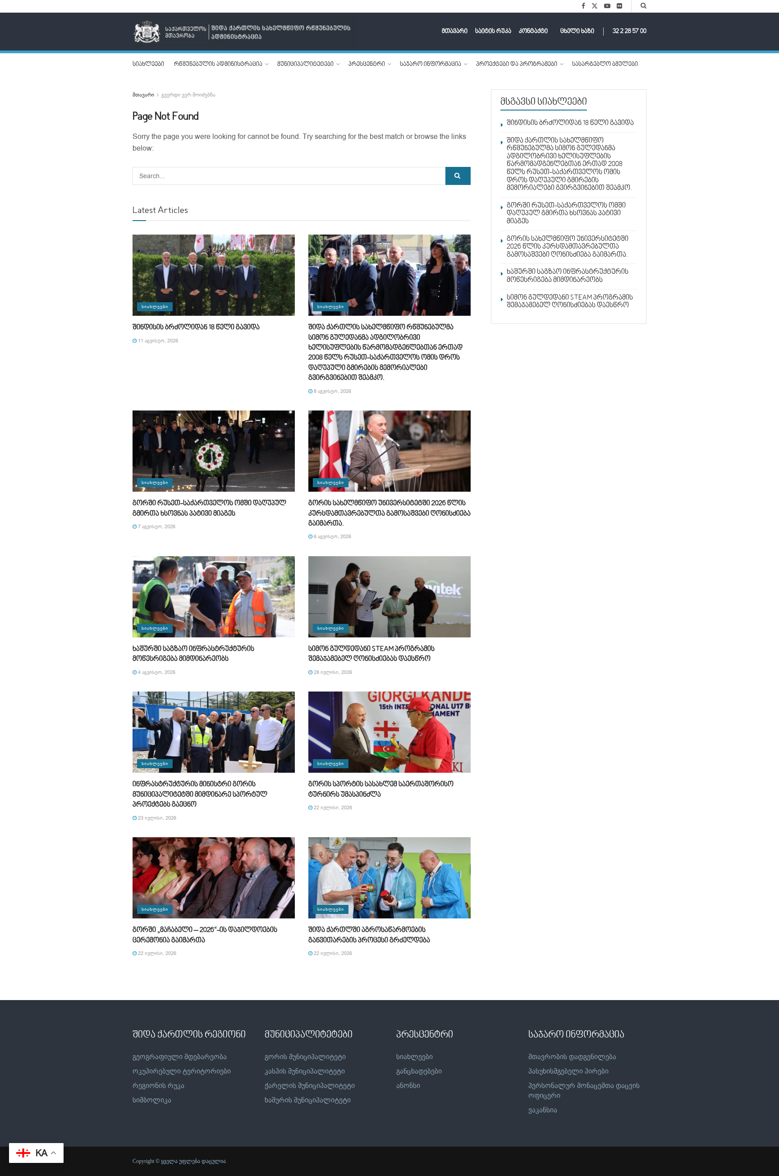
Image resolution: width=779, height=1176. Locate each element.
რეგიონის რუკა (158, 1086)
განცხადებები (419, 1071)
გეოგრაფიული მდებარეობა (180, 1057)
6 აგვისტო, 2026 (331, 536)
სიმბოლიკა (152, 1100)
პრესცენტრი (366, 64)
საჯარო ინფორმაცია (430, 64)
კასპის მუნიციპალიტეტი (305, 1071)
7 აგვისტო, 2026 (156, 526)
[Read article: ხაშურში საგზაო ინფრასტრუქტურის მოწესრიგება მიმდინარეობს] (214, 596)
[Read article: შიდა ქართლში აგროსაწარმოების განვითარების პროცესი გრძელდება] (389, 877)
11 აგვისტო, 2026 (157, 340)
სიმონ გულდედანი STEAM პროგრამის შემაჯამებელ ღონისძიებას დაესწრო (570, 301)
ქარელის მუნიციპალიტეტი (310, 1086)
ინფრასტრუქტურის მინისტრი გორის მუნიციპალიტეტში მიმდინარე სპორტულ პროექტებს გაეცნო (200, 794)
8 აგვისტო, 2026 (331, 391)
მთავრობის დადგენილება (572, 1057)
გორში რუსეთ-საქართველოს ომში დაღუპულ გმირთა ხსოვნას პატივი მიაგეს (566, 213)
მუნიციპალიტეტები (305, 64)
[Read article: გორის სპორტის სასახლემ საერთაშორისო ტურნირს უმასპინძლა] (389, 732)
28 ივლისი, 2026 (332, 672)
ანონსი (408, 1086)
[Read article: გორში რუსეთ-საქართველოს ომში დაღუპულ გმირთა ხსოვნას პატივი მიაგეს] (214, 451)
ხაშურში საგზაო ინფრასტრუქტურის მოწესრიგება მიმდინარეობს (567, 276)
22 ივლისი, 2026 (332, 807)
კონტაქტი (533, 31)
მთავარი (454, 31)
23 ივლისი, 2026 (156, 818)
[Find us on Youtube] (607, 6)
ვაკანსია (542, 1110)
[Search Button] (643, 6)
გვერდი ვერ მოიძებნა (188, 94)
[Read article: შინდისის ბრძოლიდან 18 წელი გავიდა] (214, 275)
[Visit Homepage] (245, 32)
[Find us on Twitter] (594, 6)
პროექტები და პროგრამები (516, 64)
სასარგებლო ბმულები (605, 64)
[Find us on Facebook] (583, 6)
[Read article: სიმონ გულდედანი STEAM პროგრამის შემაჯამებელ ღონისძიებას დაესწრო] (389, 596)
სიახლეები (148, 64)
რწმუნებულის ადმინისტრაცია (218, 64)
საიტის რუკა (493, 31)
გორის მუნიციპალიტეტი (305, 1057)
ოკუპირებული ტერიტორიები (182, 1071)
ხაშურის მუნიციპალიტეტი (308, 1100)
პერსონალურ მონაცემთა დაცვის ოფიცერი (584, 1091)
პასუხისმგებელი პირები (568, 1071)
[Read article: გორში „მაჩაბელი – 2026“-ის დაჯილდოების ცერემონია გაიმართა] (214, 877)
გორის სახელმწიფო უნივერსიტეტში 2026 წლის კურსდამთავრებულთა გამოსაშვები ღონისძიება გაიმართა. (389, 513)
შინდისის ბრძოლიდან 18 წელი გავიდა (196, 327)
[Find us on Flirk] (619, 6)
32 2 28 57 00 (629, 31)
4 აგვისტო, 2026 (156, 672)
